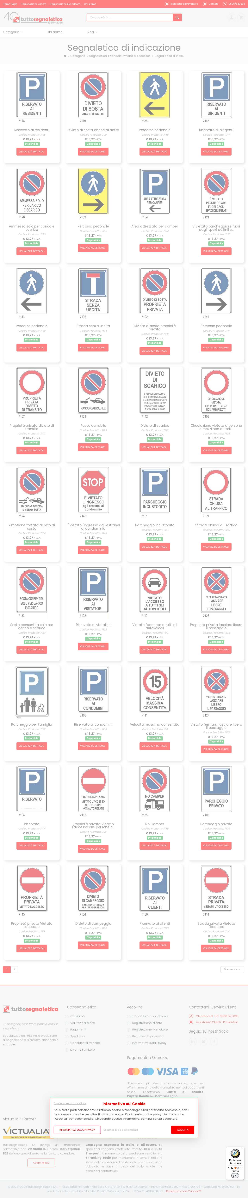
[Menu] (241, 1149)
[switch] (235, 1175)
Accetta (183, 1130)
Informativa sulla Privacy (77, 1130)
